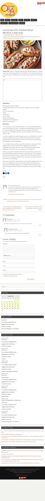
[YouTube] (38, 3)
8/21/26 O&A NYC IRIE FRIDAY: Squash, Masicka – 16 (12, 434)
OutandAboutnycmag (9, 34)
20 (10, 306)
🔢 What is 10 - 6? (7, 255)
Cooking (9, 36)
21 (13, 306)
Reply (40, 225)
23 (18, 306)
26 (8, 308)
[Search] (42, 287)
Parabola (22, 475)
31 (2, 310)
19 (8, 306)
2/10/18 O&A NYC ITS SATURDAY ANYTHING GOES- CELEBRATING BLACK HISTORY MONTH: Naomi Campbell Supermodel (12, 208)
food (19, 199)
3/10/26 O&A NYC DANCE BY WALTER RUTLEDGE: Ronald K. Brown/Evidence (24, 463)
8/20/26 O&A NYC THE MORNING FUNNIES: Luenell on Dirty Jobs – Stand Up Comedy (18, 441)
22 (16, 306)
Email (4, 265)
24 (2, 308)
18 (5, 306)
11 (5, 304)
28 (13, 308)
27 (10, 308)
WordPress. (27, 475)
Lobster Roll (34, 199)
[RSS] (43, 3)
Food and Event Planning (23, 36)
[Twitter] (41, 3)
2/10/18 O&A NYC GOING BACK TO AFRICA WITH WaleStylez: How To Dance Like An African (33, 208)
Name (4, 261)
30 (18, 308)
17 (2, 306)
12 (8, 304)
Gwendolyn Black (4, 454)
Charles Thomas (4, 459)
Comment (5, 243)
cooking (11, 199)
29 (16, 308)
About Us (12, 454)
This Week (21, 38)
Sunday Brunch (15, 38)
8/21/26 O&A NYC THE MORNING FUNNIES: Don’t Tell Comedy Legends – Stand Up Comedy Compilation (22, 439)
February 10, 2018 (18, 34)
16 (18, 304)
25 (5, 308)
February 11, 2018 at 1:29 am (13, 220)
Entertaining (15, 199)
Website (4, 270)
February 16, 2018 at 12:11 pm (14, 230)
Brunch (5, 36)
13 (10, 304)
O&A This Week (32, 36)
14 (13, 304)
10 (2, 304)
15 (16, 304)
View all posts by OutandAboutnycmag (16, 194)
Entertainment (14, 36)
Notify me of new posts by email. (10, 276)
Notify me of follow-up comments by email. (13, 274)
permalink (26, 201)
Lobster (30, 199)
